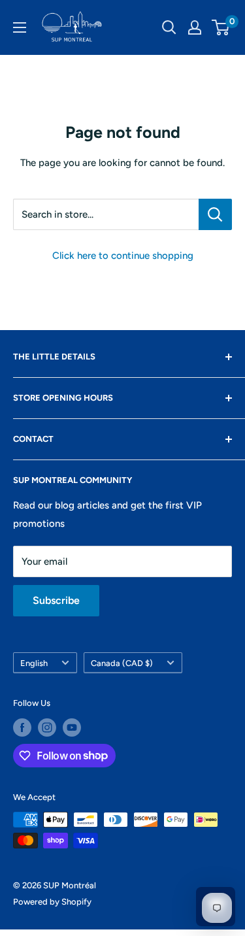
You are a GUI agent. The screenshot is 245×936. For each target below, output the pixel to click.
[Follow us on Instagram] (47, 727)
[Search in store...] (215, 214)
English (34, 663)
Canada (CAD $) (122, 663)
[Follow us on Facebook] (22, 727)
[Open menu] (19, 27)
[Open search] (169, 27)
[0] (221, 27)
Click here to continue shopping (122, 255)
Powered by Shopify (52, 902)
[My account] (194, 27)
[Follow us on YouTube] (72, 727)
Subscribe (56, 600)
